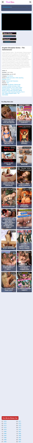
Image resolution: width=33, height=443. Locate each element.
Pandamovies (6, 7)
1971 (19, 421)
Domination (12, 77)
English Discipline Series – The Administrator (12, 88)
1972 (5, 423)
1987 (19, 437)
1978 (5, 429)
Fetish (17, 77)
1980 (5, 431)
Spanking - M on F (6, 79)
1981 (19, 431)
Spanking (21, 77)
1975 (19, 425)
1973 (19, 423)
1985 (19, 435)
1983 (19, 433)
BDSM (7, 77)
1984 (5, 435)
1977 (19, 427)
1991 (19, 441)
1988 (5, 439)
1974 (5, 425)
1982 (5, 433)
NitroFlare (8, 42)
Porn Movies (10, 76)
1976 (5, 427)
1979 (19, 429)
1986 (5, 437)
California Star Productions (12, 81)
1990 (5, 441)
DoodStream (8, 36)
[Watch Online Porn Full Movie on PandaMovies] (10, 2)
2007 (8, 82)
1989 (19, 439)
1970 (5, 421)
